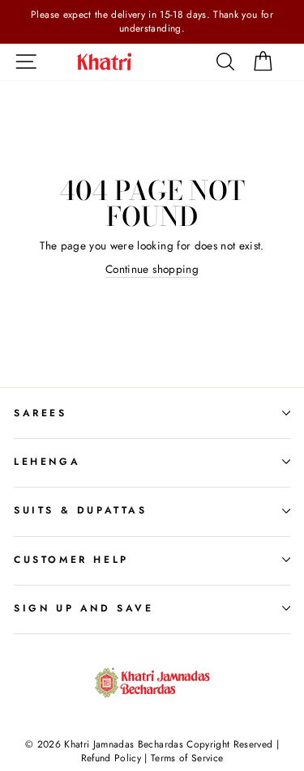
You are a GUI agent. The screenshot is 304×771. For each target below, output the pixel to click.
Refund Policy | (116, 758)
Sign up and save (84, 608)
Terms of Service (187, 758)
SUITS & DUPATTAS (81, 510)
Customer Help (71, 559)
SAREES (40, 413)
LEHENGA (47, 461)
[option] (152, 22)
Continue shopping (152, 269)
